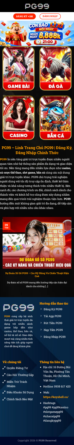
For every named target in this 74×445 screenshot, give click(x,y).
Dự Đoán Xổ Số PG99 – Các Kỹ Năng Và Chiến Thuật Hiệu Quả (37, 275)
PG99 (7, 316)
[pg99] (37, 6)
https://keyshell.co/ (55, 397)
